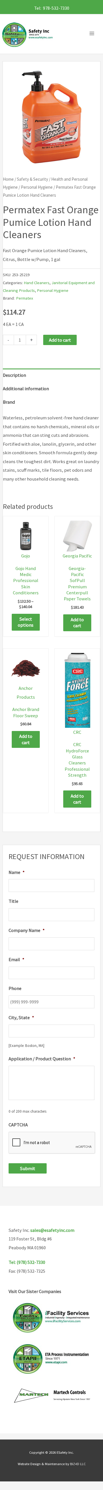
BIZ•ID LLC (78, 1463)
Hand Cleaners (36, 282)
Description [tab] (14, 375)
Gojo (25, 556)
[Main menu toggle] (93, 33)
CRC (77, 732)
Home (8, 179)
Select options (25, 622)
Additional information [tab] (26, 388)
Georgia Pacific (77, 556)
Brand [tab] (9, 402)
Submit (27, 1168)
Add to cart (60, 340)
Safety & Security (32, 179)
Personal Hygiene (37, 187)
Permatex (24, 298)
